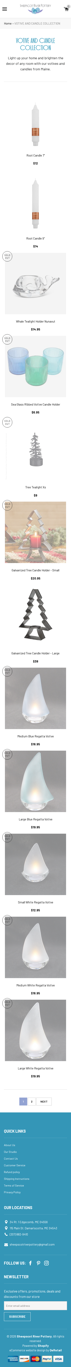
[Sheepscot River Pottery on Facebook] (31, 1262)
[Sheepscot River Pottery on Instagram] (47, 1262)
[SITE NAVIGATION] (4, 9)
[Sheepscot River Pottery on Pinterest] (39, 1262)
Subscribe (17, 1316)
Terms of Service (14, 1185)
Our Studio (10, 1151)
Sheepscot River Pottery (34, 1336)
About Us (9, 1145)
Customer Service (14, 1165)
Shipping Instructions (16, 1178)
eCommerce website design (27, 1350)
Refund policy (12, 1172)
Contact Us (11, 1158)
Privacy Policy (12, 1192)
